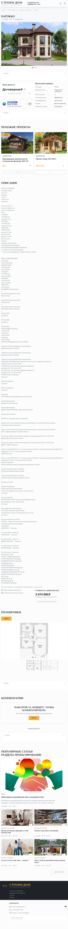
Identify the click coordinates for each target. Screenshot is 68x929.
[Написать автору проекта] (30, 104)
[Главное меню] (65, 3)
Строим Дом (11, 3)
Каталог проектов (16, 891)
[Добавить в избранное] (29, 93)
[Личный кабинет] (60, 3)
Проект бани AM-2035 (46, 159)
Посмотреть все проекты (14, 106)
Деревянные (7, 156)
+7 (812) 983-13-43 (17, 910)
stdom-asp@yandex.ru (19, 907)
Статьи (11, 895)
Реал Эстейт (12, 104)
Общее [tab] (6, 618)
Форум (11, 898)
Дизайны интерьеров (17, 893)
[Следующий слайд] (50, 172)
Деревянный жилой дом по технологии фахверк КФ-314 (15, 160)
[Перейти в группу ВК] (65, 906)
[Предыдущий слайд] (18, 172)
